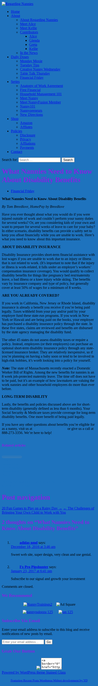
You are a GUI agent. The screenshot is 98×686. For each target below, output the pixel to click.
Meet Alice (28, 24)
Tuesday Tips (29, 65)
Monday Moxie (31, 61)
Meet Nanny (29, 98)
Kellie (33, 49)
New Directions (31, 115)
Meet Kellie (28, 28)
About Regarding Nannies (39, 20)
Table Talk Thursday (35, 73)
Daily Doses (20, 57)
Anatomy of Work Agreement (41, 86)
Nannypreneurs (31, 110)
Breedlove (9, 482)
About (15, 16)
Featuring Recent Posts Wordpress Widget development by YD (49, 680)
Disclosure (27, 135)
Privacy (25, 139)
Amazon (26, 123)
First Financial (30, 90)
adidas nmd (29, 543)
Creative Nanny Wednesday (40, 69)
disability (24, 482)
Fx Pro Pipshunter (34, 567)
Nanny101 (27, 106)
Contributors (29, 32)
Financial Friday (32, 77)
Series (15, 82)
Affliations (27, 143)
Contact (16, 152)
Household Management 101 (41, 94)
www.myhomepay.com (50, 429)
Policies (16, 131)
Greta (33, 44)
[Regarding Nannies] (17, 4)
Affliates (26, 127)
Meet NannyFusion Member (40, 102)
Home (15, 12)
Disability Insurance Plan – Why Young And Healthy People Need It (12, 467)
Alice (33, 36)
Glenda (34, 40)
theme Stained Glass (51, 672)
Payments (27, 147)
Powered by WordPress (19, 672)
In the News (29, 53)
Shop (14, 119)
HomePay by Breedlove (48, 482)
